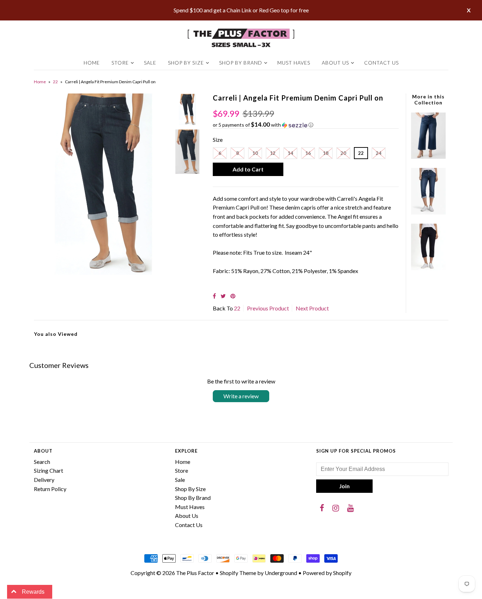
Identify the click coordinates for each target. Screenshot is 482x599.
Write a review (241, 396)
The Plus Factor (195, 572)
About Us (335, 63)
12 (273, 153)
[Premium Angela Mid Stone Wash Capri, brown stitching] (428, 212)
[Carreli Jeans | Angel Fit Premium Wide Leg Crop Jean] (428, 156)
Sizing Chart (48, 470)
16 (308, 153)
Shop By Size (186, 63)
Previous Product (268, 308)
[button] (306, 124)
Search (42, 461)
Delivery (44, 479)
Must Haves (293, 63)
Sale (150, 63)
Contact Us (381, 63)
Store (120, 63)
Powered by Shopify (327, 572)
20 (343, 153)
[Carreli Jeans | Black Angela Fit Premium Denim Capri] (428, 268)
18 (326, 153)
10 (255, 153)
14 (290, 153)
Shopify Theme (238, 572)
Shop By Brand (240, 63)
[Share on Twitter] (223, 295)
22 (55, 81)
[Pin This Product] (232, 295)
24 (378, 153)
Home (92, 63)
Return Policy (50, 488)
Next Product (312, 308)
